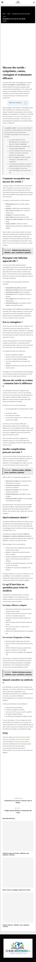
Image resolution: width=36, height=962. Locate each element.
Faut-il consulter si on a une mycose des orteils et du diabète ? (18, 751)
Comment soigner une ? (16, 737)
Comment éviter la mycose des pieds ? (14, 746)
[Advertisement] (18, 46)
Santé (4, 16)
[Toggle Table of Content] (25, 102)
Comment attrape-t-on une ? (16, 741)
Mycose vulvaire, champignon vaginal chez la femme (16, 890)
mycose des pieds (23, 741)
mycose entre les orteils (22, 737)
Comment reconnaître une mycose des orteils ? (16, 739)
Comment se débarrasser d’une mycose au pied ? (17, 744)
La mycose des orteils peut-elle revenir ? (14, 748)
